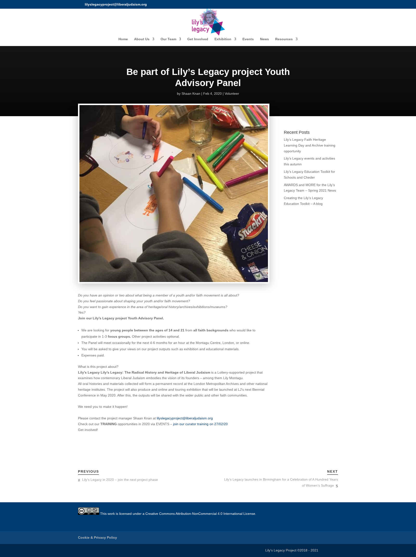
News (264, 39)
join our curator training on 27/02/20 (200, 424)
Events (248, 39)
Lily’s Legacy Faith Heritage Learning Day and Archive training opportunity (309, 145)
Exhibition (222, 39)
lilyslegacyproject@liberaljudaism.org (185, 418)
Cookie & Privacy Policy (97, 537)
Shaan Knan (191, 93)
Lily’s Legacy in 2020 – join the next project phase (120, 480)
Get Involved (197, 39)
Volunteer (232, 93)
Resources (284, 39)
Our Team (168, 39)
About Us (142, 39)
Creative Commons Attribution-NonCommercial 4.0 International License (200, 514)
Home (123, 39)
